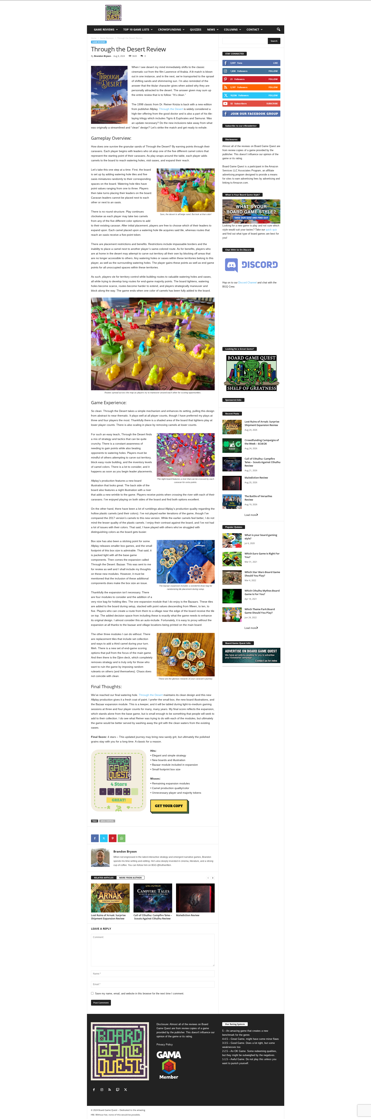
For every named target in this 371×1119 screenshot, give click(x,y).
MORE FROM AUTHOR (130, 877)
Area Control (107, 821)
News (211, 29)
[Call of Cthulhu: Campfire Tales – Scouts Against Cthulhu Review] (153, 897)
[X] (104, 838)
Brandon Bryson (102, 55)
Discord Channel (247, 282)
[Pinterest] (113, 838)
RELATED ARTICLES (103, 877)
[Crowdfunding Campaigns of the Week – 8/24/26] (232, 445)
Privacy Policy (165, 1044)
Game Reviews (104, 29)
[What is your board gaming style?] (232, 540)
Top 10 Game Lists (136, 29)
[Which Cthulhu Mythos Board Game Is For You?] (232, 596)
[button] (278, 29)
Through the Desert (171, 109)
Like (275, 62)
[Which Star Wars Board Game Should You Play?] (232, 577)
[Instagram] (103, 1090)
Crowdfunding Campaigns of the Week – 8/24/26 (262, 441)
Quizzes (195, 29)
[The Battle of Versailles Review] (232, 501)
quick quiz (271, 229)
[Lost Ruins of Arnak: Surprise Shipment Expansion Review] (110, 897)
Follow (273, 71)
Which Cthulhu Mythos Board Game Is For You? (262, 592)
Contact (253, 29)
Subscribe (272, 103)
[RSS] (111, 1090)
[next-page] (213, 878)
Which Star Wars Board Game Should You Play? (262, 573)
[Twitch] (119, 1090)
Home (93, 38)
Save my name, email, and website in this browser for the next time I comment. (139, 993)
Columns (231, 29)
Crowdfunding (169, 29)
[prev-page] (208, 878)
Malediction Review (187, 915)
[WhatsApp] (121, 838)
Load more (250, 515)
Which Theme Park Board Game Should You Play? (260, 610)
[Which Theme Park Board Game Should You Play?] (232, 614)
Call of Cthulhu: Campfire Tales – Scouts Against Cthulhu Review (153, 916)
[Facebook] (95, 838)
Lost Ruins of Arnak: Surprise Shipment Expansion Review (108, 916)
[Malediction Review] (195, 897)
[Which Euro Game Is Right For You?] (232, 559)
